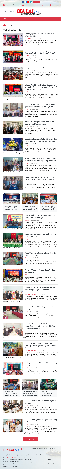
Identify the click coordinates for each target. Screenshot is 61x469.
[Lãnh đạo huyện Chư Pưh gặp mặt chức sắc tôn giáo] (13, 312)
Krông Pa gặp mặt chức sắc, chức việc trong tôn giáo (41, 364)
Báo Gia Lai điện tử (30, 11)
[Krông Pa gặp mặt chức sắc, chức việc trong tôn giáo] (13, 368)
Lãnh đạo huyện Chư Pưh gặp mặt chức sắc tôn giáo (40, 308)
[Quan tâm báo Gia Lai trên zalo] (25, 2)
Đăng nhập (36, 2)
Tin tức (26, 92)
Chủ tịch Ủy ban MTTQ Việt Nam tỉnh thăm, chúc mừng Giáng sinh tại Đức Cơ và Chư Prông (41, 289)
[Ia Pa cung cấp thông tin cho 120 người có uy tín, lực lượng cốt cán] (30, 198)
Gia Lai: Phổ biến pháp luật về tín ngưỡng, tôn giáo (40, 402)
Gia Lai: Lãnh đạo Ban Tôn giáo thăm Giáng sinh (41, 421)
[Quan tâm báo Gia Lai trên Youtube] (28, 2)
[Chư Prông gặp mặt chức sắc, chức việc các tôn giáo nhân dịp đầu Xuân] (11, 384)
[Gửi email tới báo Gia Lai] (31, 2)
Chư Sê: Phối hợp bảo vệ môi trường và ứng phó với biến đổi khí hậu (41, 216)
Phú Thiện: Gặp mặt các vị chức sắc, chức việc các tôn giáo (47, 393)
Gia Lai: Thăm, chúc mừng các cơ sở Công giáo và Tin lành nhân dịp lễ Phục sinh (40, 106)
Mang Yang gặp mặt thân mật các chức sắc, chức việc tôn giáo (40, 254)
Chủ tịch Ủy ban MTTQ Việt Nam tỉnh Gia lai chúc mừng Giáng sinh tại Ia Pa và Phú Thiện (30, 393)
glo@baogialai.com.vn (12, 457)
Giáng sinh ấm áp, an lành (34, 68)
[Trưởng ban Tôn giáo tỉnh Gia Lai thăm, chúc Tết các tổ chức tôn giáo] (13, 127)
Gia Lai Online (11, 449)
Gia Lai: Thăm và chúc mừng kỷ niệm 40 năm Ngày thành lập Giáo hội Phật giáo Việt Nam (41, 345)
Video (6, 5)
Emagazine (46, 5)
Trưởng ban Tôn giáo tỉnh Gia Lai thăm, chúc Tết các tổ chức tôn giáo (39, 123)
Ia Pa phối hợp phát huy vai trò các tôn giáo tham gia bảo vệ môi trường (48, 208)
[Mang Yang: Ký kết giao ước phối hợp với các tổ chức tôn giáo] (13, 240)
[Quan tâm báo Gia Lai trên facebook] (23, 2)
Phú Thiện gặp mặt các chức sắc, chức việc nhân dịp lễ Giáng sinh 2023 (11, 208)
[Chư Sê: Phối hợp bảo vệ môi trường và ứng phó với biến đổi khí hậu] (13, 221)
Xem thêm (30, 439)
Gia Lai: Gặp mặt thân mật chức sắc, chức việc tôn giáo (40, 271)
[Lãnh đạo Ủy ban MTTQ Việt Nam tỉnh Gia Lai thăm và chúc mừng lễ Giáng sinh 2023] (13, 183)
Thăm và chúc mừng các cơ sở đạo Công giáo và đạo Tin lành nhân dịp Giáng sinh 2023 (41, 160)
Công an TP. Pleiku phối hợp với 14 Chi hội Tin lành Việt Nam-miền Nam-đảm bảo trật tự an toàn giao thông (41, 87)
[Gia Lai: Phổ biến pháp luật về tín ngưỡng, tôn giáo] (13, 406)
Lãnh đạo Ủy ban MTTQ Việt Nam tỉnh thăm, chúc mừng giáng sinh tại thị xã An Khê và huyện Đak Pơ (40, 326)
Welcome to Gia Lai (35, 5)
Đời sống (27, 220)
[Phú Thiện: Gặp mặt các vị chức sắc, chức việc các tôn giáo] (48, 384)
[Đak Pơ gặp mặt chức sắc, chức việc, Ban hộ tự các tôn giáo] (13, 39)
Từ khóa (10, 25)
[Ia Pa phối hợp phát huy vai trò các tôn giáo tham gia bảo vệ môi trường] (48, 198)
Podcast (26, 5)
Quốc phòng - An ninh (30, 294)
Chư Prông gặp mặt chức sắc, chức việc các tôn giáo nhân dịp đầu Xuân (11, 393)
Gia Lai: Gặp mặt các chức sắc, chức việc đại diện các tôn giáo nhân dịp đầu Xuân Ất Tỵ (41, 52)
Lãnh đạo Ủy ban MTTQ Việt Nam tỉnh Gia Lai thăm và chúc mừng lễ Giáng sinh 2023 (40, 178)
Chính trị (27, 55)
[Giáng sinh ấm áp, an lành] (13, 73)
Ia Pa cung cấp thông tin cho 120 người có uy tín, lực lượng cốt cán (30, 207)
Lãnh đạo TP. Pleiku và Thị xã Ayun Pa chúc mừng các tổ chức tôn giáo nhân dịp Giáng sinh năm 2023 (41, 141)
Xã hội (26, 70)
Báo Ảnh (13, 5)
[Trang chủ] (5, 19)
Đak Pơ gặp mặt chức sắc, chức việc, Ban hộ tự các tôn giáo (41, 35)
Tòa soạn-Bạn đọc (29, 331)
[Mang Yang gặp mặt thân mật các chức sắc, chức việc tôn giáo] (13, 258)
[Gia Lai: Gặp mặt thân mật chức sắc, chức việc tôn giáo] (13, 275)
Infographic (55, 5)
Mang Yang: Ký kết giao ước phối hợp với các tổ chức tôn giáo (41, 235)
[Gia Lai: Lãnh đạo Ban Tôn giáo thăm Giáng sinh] (13, 425)
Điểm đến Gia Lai (29, 38)
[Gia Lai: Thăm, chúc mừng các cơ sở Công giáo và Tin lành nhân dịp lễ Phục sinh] (13, 110)
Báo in (19, 5)
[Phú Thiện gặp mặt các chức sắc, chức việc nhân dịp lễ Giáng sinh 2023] (11, 198)
